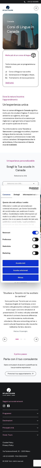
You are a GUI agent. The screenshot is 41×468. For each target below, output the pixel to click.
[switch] (35, 239)
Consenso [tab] (6, 194)
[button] (20, 413)
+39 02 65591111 (8, 456)
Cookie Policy (8, 442)
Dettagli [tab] (17, 194)
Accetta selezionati (20, 270)
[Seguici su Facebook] (8, 406)
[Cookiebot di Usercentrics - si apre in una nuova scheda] (29, 188)
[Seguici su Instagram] (4, 406)
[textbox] (15, 183)
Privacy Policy (8, 445)
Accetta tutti (20, 263)
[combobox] (20, 183)
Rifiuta (20, 277)
